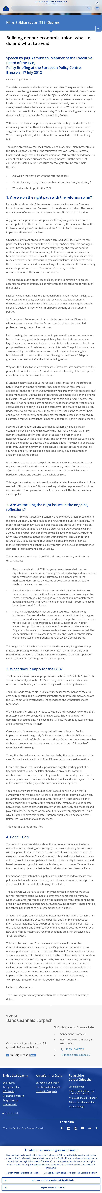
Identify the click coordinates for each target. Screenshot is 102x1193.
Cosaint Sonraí (76, 1087)
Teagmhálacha (10, 1100)
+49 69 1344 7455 (74, 1049)
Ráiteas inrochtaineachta (82, 1102)
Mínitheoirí (8, 1091)
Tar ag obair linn (11, 1087)
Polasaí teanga (76, 1107)
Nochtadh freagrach (46, 1091)
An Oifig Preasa (19, 1055)
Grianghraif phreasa (13, 1096)
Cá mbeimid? (10, 1105)
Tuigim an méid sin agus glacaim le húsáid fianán (53, 1180)
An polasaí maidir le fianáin (83, 1098)
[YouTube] (83, 1128)
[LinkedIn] (69, 1128)
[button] (97, 3)
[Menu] (97, 8)
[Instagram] (76, 1128)
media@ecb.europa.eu (77, 1055)
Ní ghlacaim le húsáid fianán (53, 1187)
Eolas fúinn (9, 1083)
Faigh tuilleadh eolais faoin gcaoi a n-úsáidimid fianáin (71, 1173)
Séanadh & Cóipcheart (47, 1083)
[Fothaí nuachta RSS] (97, 1128)
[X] (62, 1128)
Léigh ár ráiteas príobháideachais (23, 1173)
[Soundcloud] (90, 1128)
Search (89, 8)
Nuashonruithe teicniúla (48, 1087)
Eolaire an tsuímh (11, 1113)
